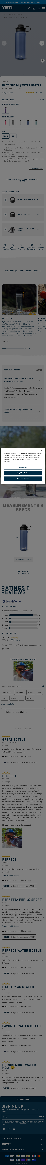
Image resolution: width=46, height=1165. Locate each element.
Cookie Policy (22, 457)
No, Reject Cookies (23, 479)
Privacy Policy (12, 457)
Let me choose (23, 467)
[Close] (41, 450)
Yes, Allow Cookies (23, 473)
